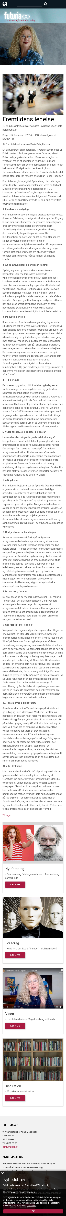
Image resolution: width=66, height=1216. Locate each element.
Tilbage (6, 815)
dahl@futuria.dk (10, 1147)
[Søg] (45, 4)
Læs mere (15, 884)
